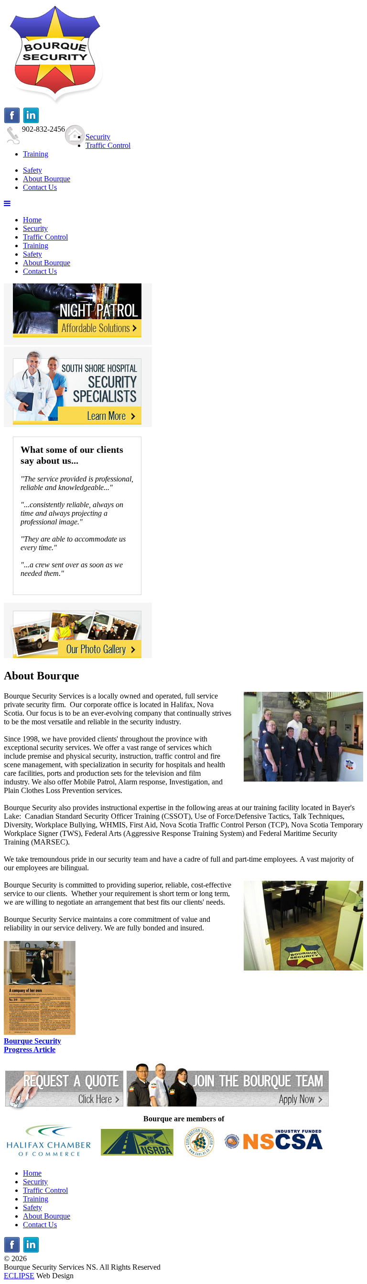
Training (35, 245)
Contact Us (40, 271)
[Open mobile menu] (7, 203)
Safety (32, 254)
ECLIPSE (19, 1276)
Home (32, 220)
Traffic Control (45, 237)
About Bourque (46, 263)
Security (35, 228)
